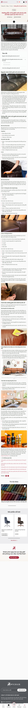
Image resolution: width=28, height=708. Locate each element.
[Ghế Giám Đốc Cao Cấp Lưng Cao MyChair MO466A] (21, 521)
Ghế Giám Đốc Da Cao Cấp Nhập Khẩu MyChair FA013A (7, 531)
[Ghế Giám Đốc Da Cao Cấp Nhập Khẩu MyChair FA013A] (7, 521)
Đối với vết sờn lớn (6, 64)
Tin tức (11, 6)
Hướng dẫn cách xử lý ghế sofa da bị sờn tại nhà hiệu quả (12, 60)
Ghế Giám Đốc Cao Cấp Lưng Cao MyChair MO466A (20, 531)
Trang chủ (3, 6)
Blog (7, 6)
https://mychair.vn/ (5, 455)
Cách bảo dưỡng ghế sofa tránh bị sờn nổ (11, 68)
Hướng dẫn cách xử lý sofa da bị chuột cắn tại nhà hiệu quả (14, 467)
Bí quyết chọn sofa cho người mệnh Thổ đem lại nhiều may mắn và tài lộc (14, 502)
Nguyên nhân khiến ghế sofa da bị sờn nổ (10, 56)
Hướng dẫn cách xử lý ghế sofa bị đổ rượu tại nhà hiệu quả (13, 469)
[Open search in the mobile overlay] (17, 2)
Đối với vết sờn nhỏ (6, 62)
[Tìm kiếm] (17, 3)
